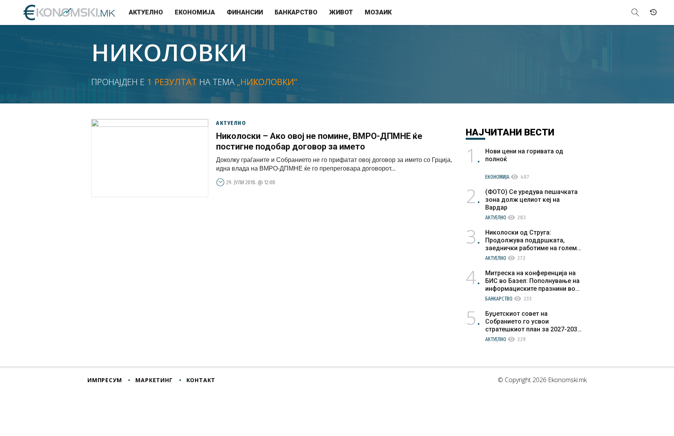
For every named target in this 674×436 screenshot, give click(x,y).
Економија (195, 12)
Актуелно (146, 12)
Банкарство (296, 12)
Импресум (104, 380)
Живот (341, 12)
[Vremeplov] (653, 12)
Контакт (201, 380)
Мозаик (378, 12)
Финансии (245, 12)
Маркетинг (153, 380)
